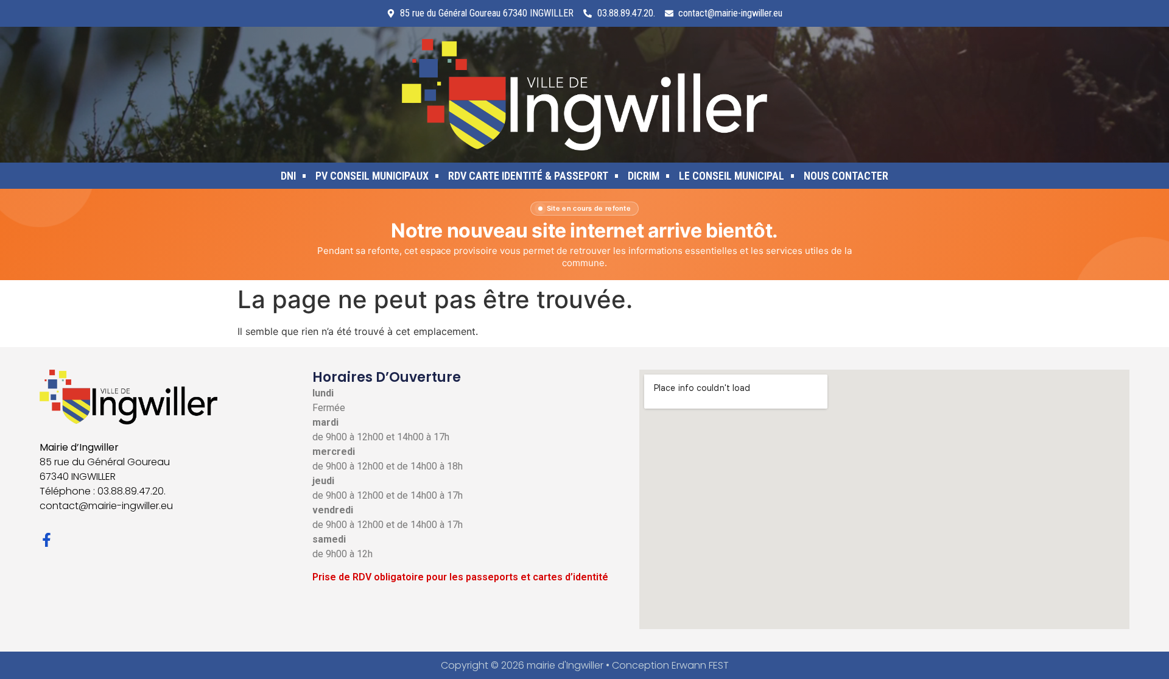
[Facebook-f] (47, 540)
